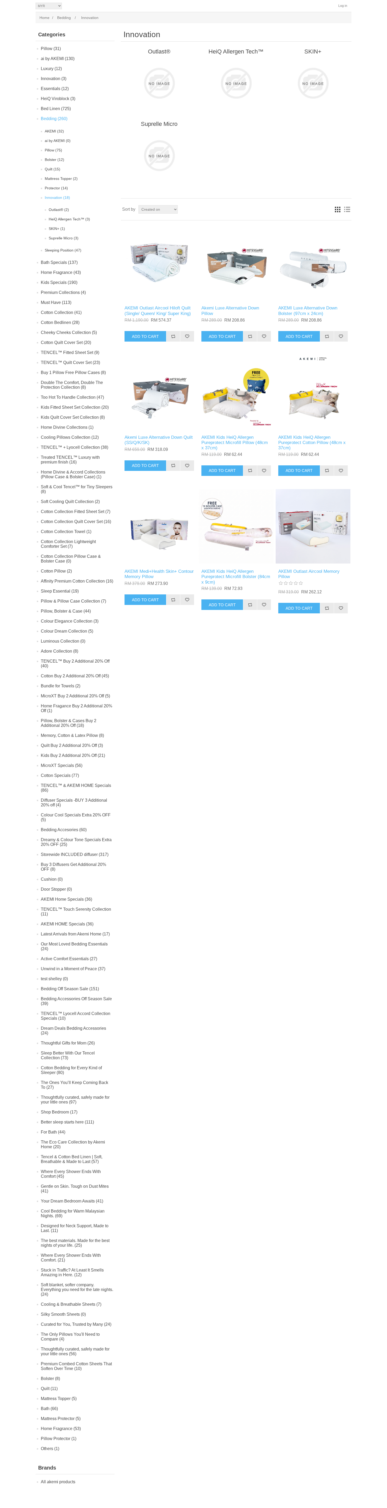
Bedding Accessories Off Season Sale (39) (76, 1001)
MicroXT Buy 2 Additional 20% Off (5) (75, 696)
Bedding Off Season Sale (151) (70, 989)
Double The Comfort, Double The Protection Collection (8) (72, 385)
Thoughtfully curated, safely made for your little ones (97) (75, 1099)
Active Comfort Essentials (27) (69, 959)
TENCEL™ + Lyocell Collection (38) (74, 447)
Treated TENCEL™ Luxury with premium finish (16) (70, 459)
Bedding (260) (54, 118)
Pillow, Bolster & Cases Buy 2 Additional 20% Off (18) (68, 723)
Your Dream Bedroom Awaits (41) (72, 1201)
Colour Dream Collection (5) (67, 631)
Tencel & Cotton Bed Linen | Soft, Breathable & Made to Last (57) (71, 1159)
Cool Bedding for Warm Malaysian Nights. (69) (73, 1213)
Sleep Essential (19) (60, 591)
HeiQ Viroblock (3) (58, 98)
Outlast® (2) (59, 210)
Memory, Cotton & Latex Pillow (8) (72, 735)
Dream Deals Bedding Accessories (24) (73, 1030)
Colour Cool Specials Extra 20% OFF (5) (76, 817)
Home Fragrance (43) (61, 272)
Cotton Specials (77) (60, 775)
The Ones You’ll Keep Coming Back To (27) (74, 1085)
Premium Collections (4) (63, 292)
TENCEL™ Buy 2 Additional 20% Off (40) (75, 663)
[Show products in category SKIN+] (313, 83)
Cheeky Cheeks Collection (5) (69, 332)
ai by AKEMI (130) (58, 58)
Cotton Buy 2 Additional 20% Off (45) (75, 676)
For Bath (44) (53, 1132)
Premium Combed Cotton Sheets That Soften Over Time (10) (76, 1366)
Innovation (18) (57, 197)
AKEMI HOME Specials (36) (67, 924)
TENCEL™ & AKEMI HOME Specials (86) (76, 787)
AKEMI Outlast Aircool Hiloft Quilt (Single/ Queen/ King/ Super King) (158, 310)
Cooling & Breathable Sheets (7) (71, 1304)
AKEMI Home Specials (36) (66, 899)
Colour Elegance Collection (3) (69, 621)
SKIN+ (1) (57, 228)
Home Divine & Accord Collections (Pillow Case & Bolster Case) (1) (73, 474)
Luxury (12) (51, 68)
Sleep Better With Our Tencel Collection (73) (68, 1055)
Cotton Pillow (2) (56, 571)
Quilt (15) (52, 169)
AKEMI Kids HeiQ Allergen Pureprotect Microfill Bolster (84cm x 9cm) (235, 577)
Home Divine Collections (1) (67, 427)
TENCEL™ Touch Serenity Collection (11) (76, 911)
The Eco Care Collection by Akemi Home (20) (73, 1144)
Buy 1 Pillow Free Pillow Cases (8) (73, 372)
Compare (173, 336)
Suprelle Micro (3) (63, 238)
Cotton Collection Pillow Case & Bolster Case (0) (71, 558)
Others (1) (50, 1448)
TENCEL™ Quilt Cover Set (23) (70, 362)
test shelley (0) (54, 979)
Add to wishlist (187, 336)
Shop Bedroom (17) (59, 1112)
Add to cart (145, 336)
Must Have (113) (56, 302)
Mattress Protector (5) (61, 1418)
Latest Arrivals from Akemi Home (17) (75, 934)
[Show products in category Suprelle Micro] (159, 155)
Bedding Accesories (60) (64, 829)
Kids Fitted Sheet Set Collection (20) (75, 407)
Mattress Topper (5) (59, 1398)
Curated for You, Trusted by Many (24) (76, 1324)
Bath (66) (49, 1408)
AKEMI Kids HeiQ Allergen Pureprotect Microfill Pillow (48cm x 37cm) (234, 443)
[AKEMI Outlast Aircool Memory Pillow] (313, 526)
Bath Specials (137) (59, 262)
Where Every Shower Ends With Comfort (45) (71, 1174)
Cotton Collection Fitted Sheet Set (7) (75, 511)
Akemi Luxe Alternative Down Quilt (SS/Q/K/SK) (159, 440)
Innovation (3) (53, 78)
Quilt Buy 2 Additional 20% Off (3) (72, 745)
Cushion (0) (52, 879)
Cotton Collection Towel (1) (66, 531)
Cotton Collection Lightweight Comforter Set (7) (68, 544)
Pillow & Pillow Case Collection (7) (73, 601)
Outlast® (159, 51)
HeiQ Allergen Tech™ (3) (69, 219)
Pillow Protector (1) (58, 1438)
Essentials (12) (55, 88)
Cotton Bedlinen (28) (60, 322)
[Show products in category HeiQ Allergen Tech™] (236, 83)
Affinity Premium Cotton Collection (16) (77, 581)
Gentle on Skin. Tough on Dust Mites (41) (75, 1188)
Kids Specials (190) (59, 282)
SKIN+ (312, 51)
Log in (342, 6)
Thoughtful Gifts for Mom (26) (68, 1043)
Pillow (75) (53, 150)
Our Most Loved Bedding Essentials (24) (74, 946)
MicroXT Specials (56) (61, 765)
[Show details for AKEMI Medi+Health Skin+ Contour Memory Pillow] (159, 526)
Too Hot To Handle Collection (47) (72, 397)
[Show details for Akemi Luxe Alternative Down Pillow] (236, 263)
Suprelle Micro (159, 124)
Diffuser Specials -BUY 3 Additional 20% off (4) (74, 802)
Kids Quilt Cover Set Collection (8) (73, 417)
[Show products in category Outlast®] (159, 83)
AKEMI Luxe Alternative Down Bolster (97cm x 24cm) (307, 310)
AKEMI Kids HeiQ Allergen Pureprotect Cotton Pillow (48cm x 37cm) (312, 443)
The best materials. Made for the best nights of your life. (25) (75, 1243)
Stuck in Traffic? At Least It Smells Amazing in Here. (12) (72, 1272)
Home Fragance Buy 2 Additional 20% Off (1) (76, 708)
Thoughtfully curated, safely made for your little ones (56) (75, 1351)
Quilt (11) (49, 1388)
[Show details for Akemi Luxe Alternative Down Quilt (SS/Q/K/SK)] (159, 392)
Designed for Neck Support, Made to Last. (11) (74, 1228)
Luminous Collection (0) (63, 641)
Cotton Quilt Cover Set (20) (66, 342)
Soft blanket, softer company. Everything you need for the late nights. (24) (77, 1290)
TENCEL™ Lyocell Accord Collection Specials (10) (75, 1016)
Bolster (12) (54, 159)
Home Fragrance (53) (61, 1428)
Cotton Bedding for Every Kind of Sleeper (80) (71, 1070)
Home (44, 18)
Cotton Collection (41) (61, 312)
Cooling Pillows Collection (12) (70, 437)
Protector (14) (56, 188)
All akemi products (58, 1482)
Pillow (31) (51, 48)
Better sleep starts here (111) (67, 1122)
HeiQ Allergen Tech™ (236, 51)
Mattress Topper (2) (61, 178)
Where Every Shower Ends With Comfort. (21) (71, 1257)
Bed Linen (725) (56, 108)
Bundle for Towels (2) (60, 686)
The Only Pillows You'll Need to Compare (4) (70, 1336)
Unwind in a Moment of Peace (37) (73, 969)
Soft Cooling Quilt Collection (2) (70, 501)
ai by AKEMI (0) (58, 141)
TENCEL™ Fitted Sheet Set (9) (70, 352)
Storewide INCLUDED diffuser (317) (74, 854)
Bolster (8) (50, 1378)
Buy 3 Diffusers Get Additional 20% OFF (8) (73, 866)
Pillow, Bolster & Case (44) (66, 611)
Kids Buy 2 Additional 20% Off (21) (73, 755)
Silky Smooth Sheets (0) (63, 1314)
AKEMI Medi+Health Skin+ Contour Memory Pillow (159, 574)
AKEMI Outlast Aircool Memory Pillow (309, 574)
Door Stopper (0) (56, 889)
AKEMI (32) (54, 131)
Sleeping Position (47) (63, 250)
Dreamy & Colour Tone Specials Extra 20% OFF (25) (76, 842)
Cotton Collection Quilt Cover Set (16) (76, 521)
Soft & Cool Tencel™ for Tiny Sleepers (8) (76, 489)
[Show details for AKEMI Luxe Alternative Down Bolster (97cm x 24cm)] (313, 263)
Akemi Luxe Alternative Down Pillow (230, 310)
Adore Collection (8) (59, 651)
